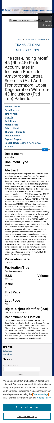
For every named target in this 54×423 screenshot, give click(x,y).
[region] (27, 399)
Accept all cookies (27, 407)
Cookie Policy (44, 397)
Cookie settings (40, 394)
